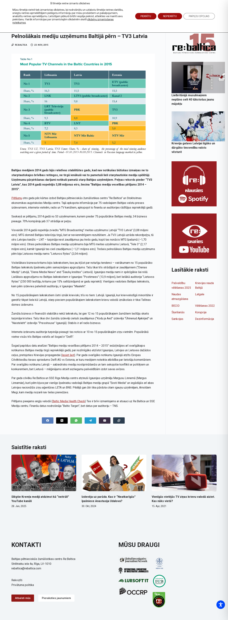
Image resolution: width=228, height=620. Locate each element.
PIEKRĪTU (146, 16)
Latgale (199, 294)
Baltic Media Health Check (68, 401)
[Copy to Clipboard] (119, 420)
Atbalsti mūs (22, 598)
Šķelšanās (178, 312)
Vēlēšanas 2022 (205, 305)
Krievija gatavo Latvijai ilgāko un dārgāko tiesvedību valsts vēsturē (193, 148)
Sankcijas (177, 319)
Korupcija (200, 312)
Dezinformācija (204, 319)
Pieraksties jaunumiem (56, 598)
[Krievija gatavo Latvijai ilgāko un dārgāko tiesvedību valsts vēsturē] (198, 126)
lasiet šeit (68, 355)
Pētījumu (16, 198)
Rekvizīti (16, 580)
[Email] (104, 420)
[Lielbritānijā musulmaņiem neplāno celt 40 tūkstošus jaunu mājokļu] (198, 77)
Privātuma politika (22, 585)
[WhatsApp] (76, 420)
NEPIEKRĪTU (170, 16)
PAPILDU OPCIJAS (199, 16)
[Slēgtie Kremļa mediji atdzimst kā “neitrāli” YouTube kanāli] (43, 473)
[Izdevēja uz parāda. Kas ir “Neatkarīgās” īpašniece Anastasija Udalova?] (114, 473)
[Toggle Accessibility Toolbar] (220, 604)
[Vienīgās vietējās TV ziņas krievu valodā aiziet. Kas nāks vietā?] (184, 473)
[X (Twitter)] (62, 420)
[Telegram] (90, 420)
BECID (176, 305)
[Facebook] (47, 420)
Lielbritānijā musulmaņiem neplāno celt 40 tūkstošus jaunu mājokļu (193, 100)
